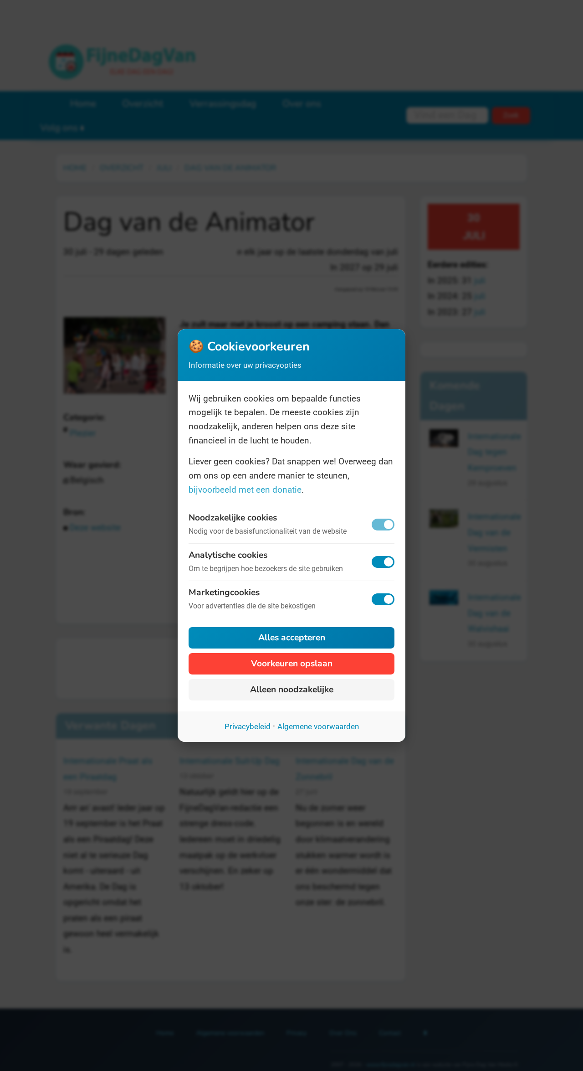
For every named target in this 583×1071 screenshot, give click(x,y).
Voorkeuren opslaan (291, 663)
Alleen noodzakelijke (291, 689)
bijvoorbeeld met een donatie (245, 489)
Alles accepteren (291, 638)
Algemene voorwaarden (318, 726)
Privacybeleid (248, 726)
